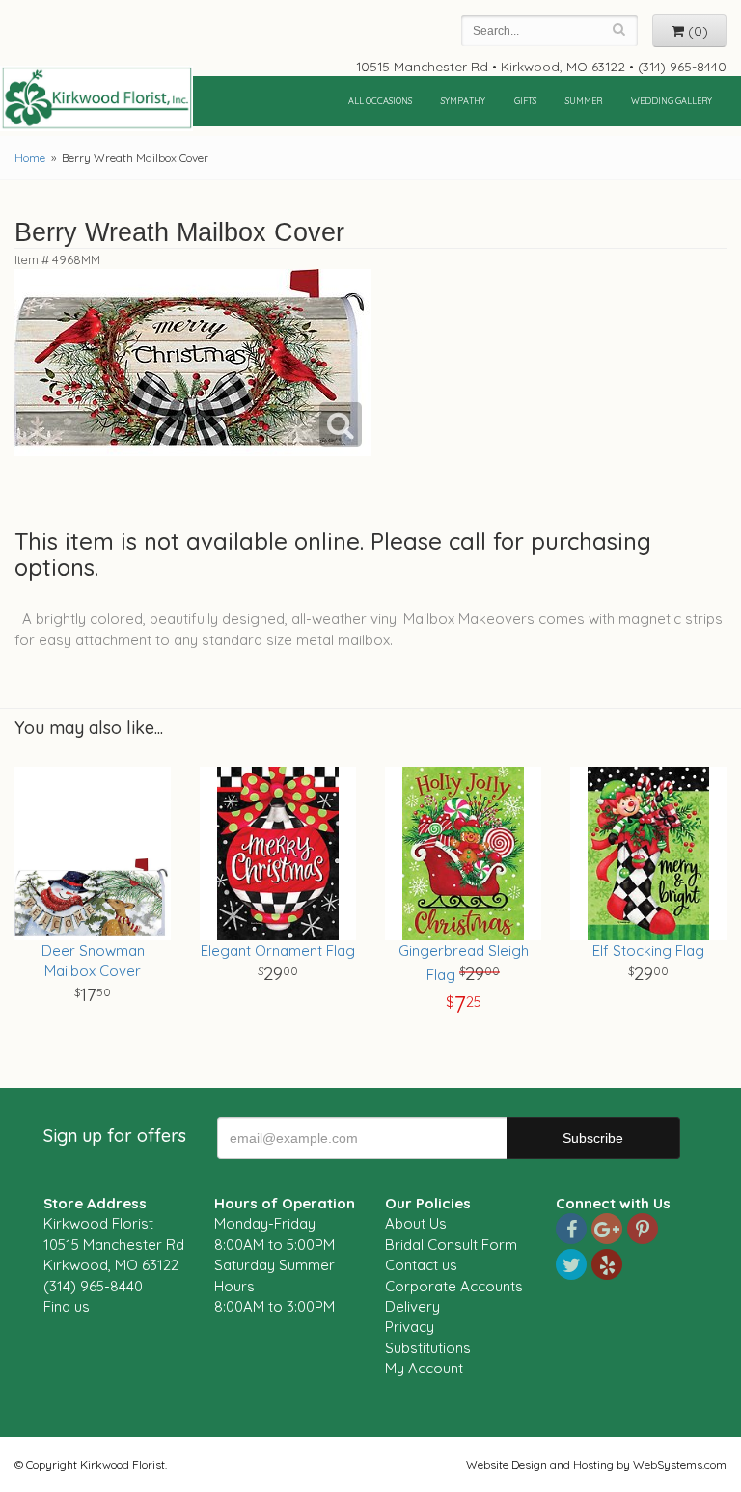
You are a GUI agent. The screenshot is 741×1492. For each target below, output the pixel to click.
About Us (416, 1223)
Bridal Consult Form (451, 1244)
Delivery (412, 1306)
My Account (424, 1368)
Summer (583, 100)
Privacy (409, 1326)
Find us (66, 1306)
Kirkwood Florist (96, 98)
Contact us (421, 1265)
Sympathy (463, 100)
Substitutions (428, 1348)
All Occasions (380, 100)
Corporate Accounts (454, 1286)
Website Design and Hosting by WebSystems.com (596, 1464)
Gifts (525, 100)
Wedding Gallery (671, 100)
